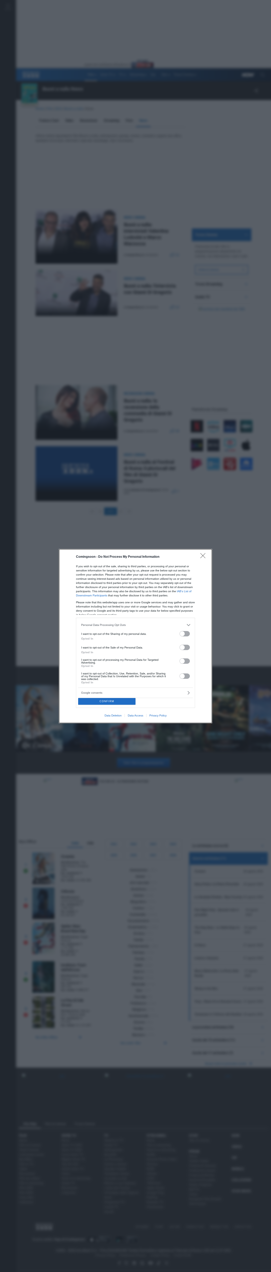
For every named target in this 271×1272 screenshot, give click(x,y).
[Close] (204, 557)
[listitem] (135, 625)
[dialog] (135, 636)
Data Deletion (113, 715)
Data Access (135, 715)
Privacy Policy (158, 715)
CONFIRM (107, 701)
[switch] (185, 633)
